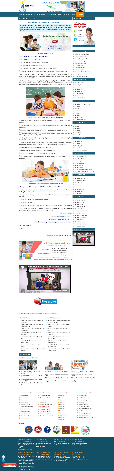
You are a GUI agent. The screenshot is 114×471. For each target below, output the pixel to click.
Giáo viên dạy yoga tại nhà (46, 404)
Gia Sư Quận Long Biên (80, 221)
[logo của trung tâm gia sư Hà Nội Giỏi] (26, 1)
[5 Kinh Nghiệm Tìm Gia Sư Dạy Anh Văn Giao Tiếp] (83, 365)
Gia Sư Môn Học (41, 14)
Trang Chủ (22, 14)
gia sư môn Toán (44, 133)
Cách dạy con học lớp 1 (80, 63)
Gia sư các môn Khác (64, 14)
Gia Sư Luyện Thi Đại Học (81, 150)
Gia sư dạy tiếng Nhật (25, 415)
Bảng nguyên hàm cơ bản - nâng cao (87, 417)
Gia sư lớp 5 (62, 404)
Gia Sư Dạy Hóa (78, 89)
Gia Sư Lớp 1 (78, 106)
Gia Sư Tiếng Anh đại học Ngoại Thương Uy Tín (57, 377)
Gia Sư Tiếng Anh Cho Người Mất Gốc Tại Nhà (57, 371)
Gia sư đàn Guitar (44, 400)
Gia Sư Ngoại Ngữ (52, 14)
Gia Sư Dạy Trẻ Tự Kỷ (80, 98)
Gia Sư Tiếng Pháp (79, 161)
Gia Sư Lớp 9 (78, 132)
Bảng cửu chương (83, 395)
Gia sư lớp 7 (62, 408)
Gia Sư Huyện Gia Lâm (80, 226)
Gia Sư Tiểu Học (78, 117)
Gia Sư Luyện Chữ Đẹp (80, 119)
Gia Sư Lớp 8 (78, 130)
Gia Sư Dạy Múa (78, 191)
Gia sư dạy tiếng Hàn (25, 418)
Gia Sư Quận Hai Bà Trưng (81, 215)
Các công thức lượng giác (85, 397)
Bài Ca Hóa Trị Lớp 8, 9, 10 (81, 76)
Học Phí (81, 14)
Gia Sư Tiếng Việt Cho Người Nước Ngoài (84, 171)
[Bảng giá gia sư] (45, 297)
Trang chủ (22, 18)
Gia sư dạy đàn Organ (45, 397)
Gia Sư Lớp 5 (78, 115)
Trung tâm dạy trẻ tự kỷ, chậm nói (47, 415)
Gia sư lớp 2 (62, 397)
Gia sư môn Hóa (24, 400)
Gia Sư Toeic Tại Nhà (80, 158)
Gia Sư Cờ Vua (78, 185)
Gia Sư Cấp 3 (78, 148)
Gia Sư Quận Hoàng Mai (80, 217)
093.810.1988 (80, 27)
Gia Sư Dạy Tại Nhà (79, 82)
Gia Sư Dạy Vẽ (78, 187)
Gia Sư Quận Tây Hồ (79, 219)
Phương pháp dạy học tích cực (82, 58)
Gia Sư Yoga (78, 193)
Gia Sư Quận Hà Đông (80, 213)
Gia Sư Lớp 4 (78, 113)
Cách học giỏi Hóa (79, 65)
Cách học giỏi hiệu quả (84, 410)
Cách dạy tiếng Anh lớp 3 (80, 67)
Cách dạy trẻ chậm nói (45, 411)
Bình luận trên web (25, 354)
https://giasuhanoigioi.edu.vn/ (64, 216)
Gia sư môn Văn (24, 402)
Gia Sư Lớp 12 (78, 145)
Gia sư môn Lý (24, 397)
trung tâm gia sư (45, 190)
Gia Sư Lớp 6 (78, 126)
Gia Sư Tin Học (78, 95)
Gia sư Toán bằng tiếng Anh (27, 406)
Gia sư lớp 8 (62, 410)
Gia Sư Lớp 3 (78, 111)
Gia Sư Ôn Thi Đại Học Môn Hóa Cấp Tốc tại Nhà (83, 377)
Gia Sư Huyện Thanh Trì (80, 224)
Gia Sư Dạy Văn (78, 91)
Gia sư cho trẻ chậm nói (45, 413)
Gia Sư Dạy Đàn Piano (80, 178)
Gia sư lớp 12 (62, 419)
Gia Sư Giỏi (81, 40)
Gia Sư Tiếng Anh (79, 93)
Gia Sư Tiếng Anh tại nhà (80, 156)
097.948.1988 (80, 24)
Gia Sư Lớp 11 (78, 143)
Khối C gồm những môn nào (85, 408)
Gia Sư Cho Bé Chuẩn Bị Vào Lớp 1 (83, 104)
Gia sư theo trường (31, 18)
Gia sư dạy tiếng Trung (26, 413)
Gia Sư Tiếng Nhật (79, 165)
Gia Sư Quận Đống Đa (80, 204)
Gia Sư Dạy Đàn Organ (80, 180)
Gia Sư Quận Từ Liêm (80, 208)
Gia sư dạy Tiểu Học (25, 404)
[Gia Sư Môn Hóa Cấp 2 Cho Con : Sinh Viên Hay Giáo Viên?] (57, 365)
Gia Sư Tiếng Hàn (79, 167)
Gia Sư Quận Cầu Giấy (80, 206)
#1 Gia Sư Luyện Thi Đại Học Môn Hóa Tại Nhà (83, 371)
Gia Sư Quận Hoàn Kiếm (80, 200)
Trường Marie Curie (83, 404)
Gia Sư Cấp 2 (78, 134)
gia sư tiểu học (40, 71)
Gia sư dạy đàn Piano (45, 395)
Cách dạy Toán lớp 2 (79, 69)
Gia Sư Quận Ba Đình (80, 202)
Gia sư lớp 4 (62, 402)
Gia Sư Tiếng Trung (79, 163)
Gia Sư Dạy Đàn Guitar (80, 182)
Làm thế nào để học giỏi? (80, 61)
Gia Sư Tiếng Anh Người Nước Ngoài (83, 169)
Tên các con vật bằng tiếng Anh (82, 54)
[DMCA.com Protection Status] (40, 446)
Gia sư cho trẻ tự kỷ (44, 409)
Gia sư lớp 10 (62, 415)
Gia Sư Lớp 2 (78, 108)
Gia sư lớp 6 (62, 406)
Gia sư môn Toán (24, 395)
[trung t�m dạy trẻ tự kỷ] (45, 250)
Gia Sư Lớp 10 (78, 141)
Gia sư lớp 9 (62, 413)
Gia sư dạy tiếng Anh (25, 411)
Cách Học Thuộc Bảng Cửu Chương (83, 71)
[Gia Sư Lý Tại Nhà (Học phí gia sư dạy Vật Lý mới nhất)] (31, 365)
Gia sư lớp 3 (62, 400)
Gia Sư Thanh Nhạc (79, 189)
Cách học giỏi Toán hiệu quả (81, 56)
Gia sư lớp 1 (62, 395)
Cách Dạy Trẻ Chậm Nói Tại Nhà (82, 74)
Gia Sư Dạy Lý (78, 87)
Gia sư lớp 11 (62, 417)
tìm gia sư (62, 82)
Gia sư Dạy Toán (79, 85)
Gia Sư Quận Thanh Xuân (81, 211)
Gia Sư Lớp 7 (78, 128)
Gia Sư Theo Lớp (30, 14)
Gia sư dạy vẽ (43, 402)
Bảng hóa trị (81, 402)
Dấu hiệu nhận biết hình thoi (85, 415)
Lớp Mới (73, 14)
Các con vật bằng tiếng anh (85, 400)
